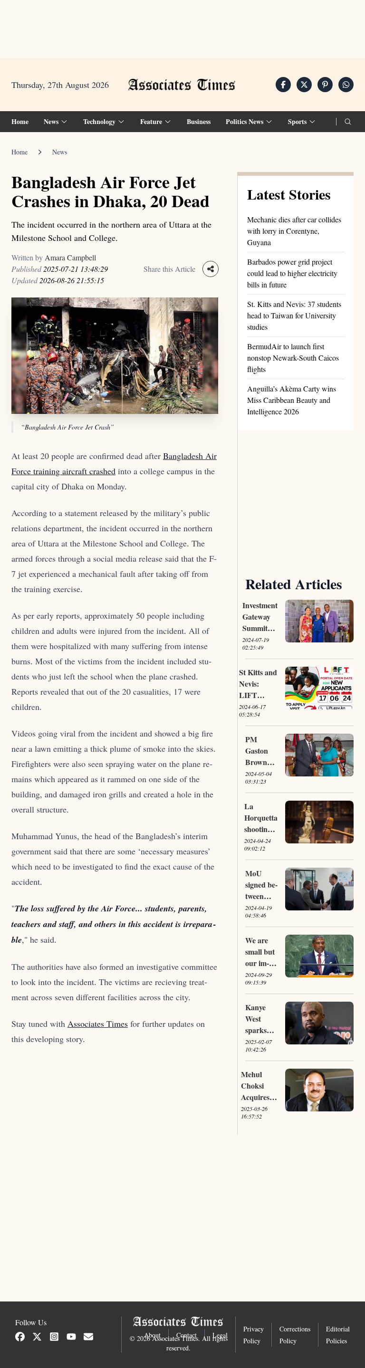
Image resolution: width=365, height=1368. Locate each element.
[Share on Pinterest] (325, 84)
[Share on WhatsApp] (346, 84)
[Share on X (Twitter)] (304, 84)
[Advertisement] (182, 29)
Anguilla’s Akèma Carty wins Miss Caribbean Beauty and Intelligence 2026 (291, 399)
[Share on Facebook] (283, 84)
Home (20, 121)
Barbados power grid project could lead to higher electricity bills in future (292, 273)
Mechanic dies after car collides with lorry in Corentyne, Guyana (294, 230)
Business (199, 121)
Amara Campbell (70, 257)
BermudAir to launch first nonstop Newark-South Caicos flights (293, 357)
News (59, 151)
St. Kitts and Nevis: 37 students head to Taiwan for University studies (294, 315)
